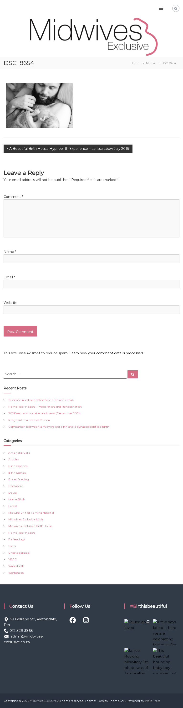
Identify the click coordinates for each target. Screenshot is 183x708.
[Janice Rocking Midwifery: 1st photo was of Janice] (137, 661)
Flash (100, 701)
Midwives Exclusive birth (25, 519)
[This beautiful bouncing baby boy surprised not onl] (166, 661)
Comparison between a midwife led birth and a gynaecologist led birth (58, 426)
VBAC (12, 559)
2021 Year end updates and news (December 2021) (44, 413)
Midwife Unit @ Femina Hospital (31, 512)
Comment (13, 197)
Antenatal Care (19, 452)
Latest (12, 506)
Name (10, 252)
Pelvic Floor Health (21, 532)
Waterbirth (16, 566)
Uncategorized (19, 552)
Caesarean (16, 486)
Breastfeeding (18, 479)
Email (9, 277)
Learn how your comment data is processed (106, 353)
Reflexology (16, 539)
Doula (12, 492)
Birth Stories (17, 472)
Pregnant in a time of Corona (29, 420)
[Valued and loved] (137, 632)
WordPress (152, 701)
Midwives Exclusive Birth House (30, 526)
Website (10, 303)
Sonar (12, 546)
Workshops (16, 572)
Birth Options (17, 466)
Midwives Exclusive (43, 701)
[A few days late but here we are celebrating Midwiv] (166, 632)
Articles (13, 459)
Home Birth (16, 499)
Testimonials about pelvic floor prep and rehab (41, 400)
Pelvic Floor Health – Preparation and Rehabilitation (45, 406)
